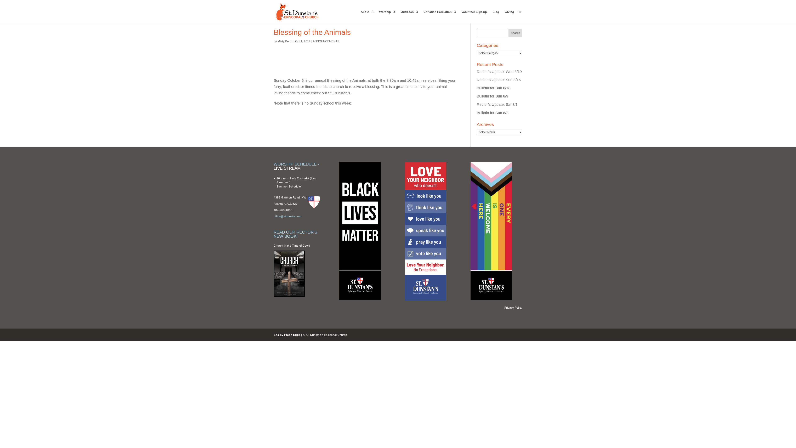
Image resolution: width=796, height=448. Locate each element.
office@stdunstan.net (287, 216)
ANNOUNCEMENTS (326, 41)
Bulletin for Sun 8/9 (492, 96)
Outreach (407, 11)
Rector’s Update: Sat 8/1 (497, 104)
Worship (385, 11)
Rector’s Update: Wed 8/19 (499, 72)
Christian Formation (437, 11)
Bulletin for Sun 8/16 (493, 88)
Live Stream (287, 168)
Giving (509, 11)
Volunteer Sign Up (474, 11)
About (365, 11)
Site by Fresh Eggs (287, 334)
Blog (496, 11)
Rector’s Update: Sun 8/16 (499, 80)
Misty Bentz (285, 41)
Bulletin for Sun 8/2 (492, 113)
